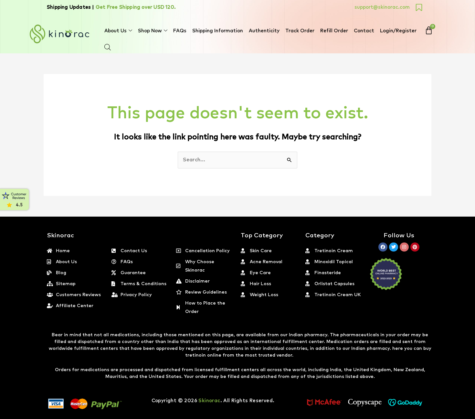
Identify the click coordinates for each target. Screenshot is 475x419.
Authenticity (264, 30)
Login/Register (398, 30)
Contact (364, 30)
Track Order (299, 30)
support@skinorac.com (382, 7)
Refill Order (334, 30)
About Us (115, 30)
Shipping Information (217, 30)
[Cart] (428, 30)
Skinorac (209, 400)
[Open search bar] (107, 47)
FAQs (179, 30)
